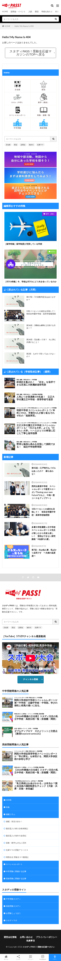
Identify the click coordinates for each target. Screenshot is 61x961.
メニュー (30, 959)
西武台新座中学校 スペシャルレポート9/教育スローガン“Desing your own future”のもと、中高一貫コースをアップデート (43, 492)
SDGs (53, 251)
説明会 (23, 145)
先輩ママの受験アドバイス (17, 850)
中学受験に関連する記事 (16, 871)
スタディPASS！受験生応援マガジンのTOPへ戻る (31, 52)
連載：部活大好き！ (14, 821)
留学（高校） (50, 214)
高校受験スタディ (13, 906)
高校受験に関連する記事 (16, 878)
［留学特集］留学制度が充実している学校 (23, 244)
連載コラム (10, 814)
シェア (18, 959)
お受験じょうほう (13, 913)
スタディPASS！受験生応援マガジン (39, 947)
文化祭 (8, 145)
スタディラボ (11, 920)
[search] (56, 19)
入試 (30, 11)
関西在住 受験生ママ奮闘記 (17, 857)
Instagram (42, 959)
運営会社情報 (10, 937)
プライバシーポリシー (46, 937)
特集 (57, 11)
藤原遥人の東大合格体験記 (17, 828)
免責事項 (30, 940)
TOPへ (55, 959)
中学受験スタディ (13, 899)
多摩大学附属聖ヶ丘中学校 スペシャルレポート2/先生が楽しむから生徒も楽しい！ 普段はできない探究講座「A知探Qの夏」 (44, 533)
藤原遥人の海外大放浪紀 (16, 836)
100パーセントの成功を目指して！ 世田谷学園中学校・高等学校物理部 (43, 512)
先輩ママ (40, 145)
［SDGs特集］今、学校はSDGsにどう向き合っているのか (30, 281)
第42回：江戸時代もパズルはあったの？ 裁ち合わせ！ (44, 471)
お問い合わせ (26, 937)
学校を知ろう (46, 11)
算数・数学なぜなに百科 (16, 843)
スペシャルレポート (14, 864)
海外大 (31, 145)
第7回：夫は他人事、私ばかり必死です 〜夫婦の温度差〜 (44, 553)
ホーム (6, 959)
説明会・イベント (18, 11)
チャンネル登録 (30, 679)
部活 (37, 11)
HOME (5, 11)
